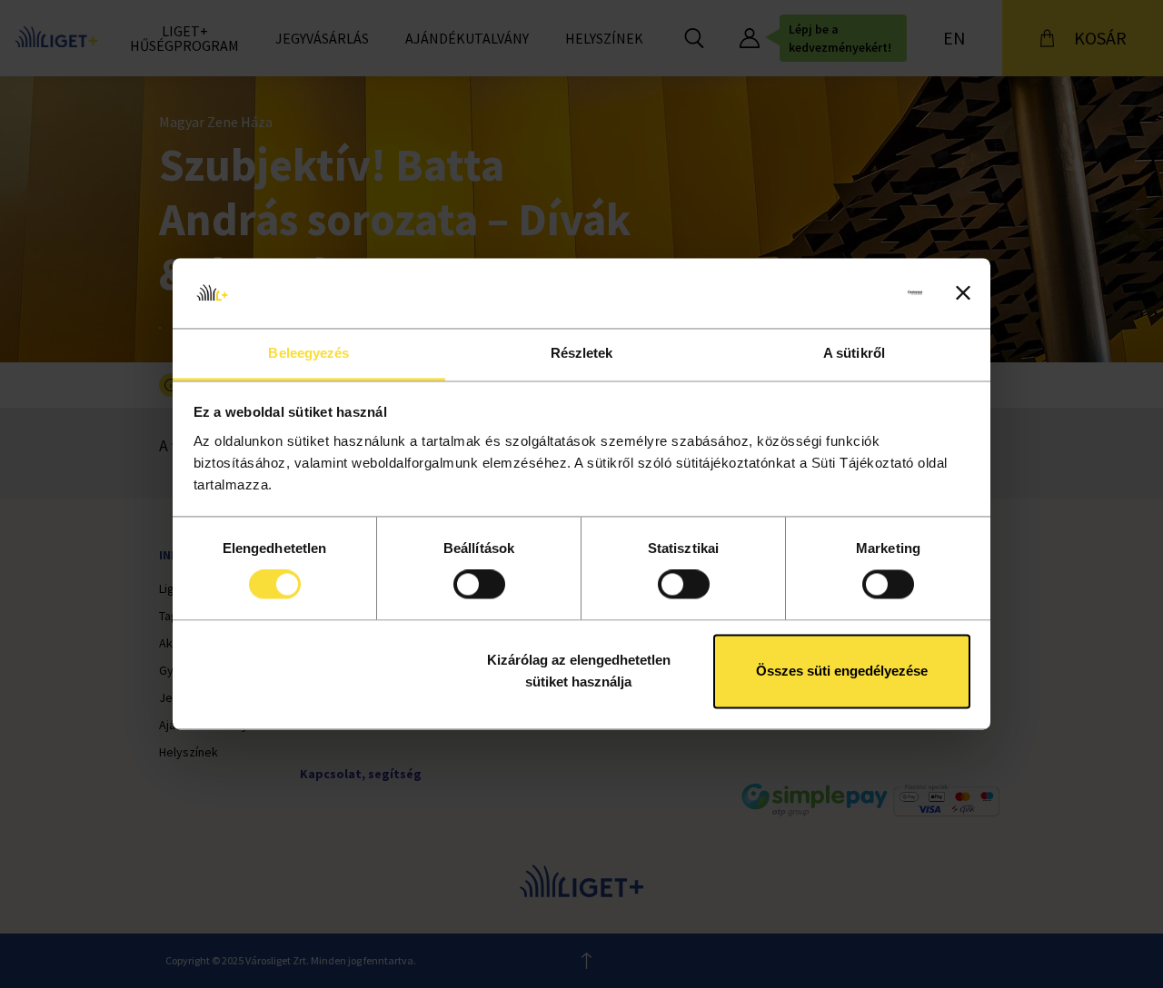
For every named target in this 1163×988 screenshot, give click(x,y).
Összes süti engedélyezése (842, 670)
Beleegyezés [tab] (308, 353)
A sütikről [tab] (854, 353)
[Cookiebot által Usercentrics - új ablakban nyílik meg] (842, 293)
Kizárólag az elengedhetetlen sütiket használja (579, 670)
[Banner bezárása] (963, 293)
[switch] (479, 584)
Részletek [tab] (582, 353)
